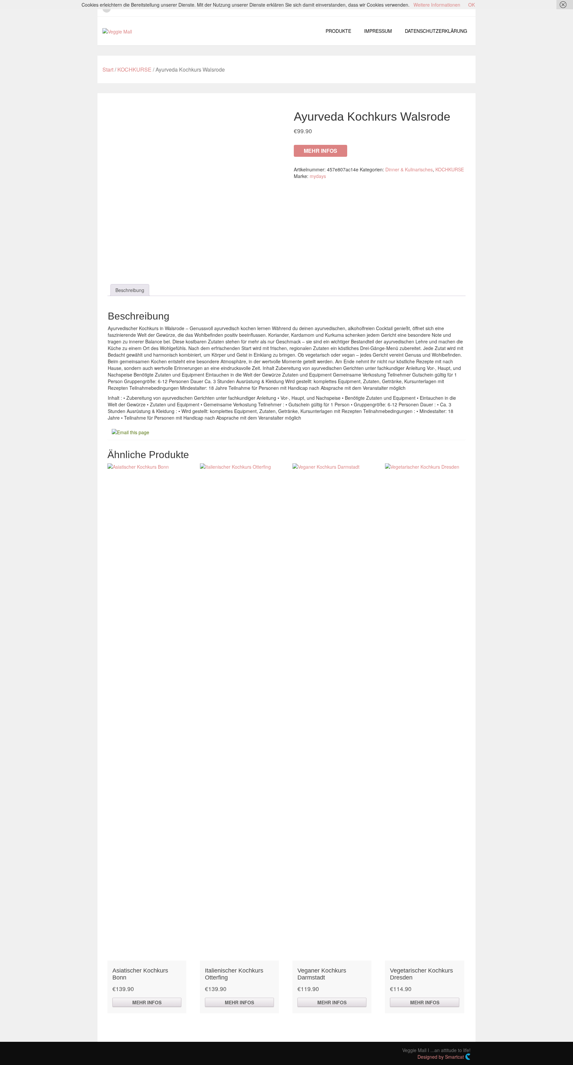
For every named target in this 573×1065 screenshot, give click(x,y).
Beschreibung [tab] (129, 290)
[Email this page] (131, 431)
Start (107, 69)
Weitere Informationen (437, 4)
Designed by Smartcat (441, 1056)
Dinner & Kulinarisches (409, 169)
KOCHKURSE (134, 69)
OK (471, 4)
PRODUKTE (338, 31)
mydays (318, 176)
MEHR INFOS (320, 150)
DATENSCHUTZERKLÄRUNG (436, 31)
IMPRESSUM (378, 31)
